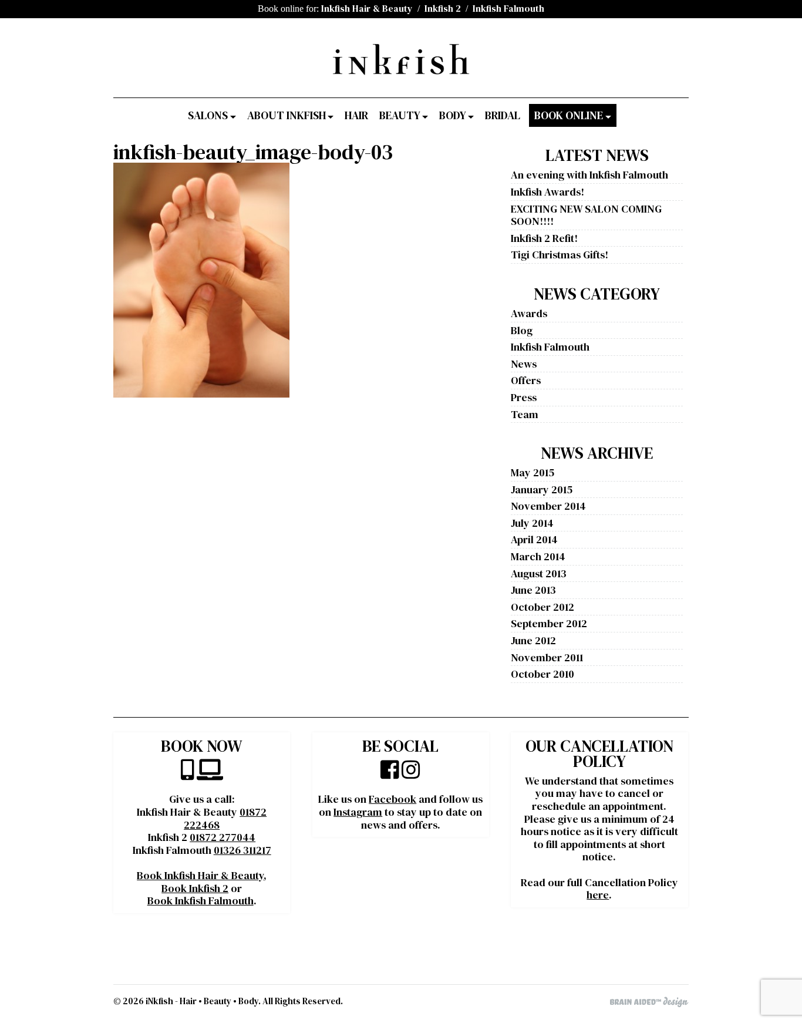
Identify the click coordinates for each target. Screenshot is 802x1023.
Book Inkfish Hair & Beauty (200, 875)
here (598, 894)
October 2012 (542, 607)
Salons (208, 115)
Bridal (502, 115)
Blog (522, 330)
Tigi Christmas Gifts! (559, 254)
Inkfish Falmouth (508, 8)
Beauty (399, 115)
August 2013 (539, 573)
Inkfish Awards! (547, 191)
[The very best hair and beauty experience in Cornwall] (401, 70)
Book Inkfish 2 (194, 888)
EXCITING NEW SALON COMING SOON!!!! (586, 215)
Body (452, 115)
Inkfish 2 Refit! (544, 238)
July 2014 (532, 523)
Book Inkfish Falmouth (200, 900)
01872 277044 (222, 837)
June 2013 (533, 590)
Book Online (568, 115)
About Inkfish (286, 115)
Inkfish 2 (442, 8)
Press (524, 397)
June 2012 (533, 640)
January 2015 (541, 489)
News (524, 363)
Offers (526, 380)
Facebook (392, 799)
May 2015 (532, 472)
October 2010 (542, 674)
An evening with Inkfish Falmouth (589, 174)
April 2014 (534, 539)
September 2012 (549, 623)
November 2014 (548, 506)
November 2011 (547, 657)
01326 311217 (242, 850)
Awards (529, 313)
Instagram (357, 812)
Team (524, 414)
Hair (356, 115)
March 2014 (538, 556)
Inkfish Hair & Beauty (367, 8)
